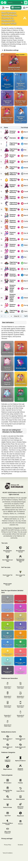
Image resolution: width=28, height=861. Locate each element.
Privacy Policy (7, 844)
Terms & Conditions (7, 853)
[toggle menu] (22, 2)
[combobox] (13, 2)
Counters (17, 7)
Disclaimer (20, 844)
